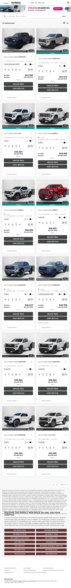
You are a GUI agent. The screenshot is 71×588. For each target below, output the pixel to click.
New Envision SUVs (51, 553)
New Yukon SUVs (20, 546)
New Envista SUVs (19, 550)
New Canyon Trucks (20, 530)
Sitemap (20, 581)
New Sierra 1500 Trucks (51, 530)
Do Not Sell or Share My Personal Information (35, 572)
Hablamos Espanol (9, 572)
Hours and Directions (48, 568)
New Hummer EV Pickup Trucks (19, 538)
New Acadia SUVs (51, 542)
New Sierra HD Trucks (19, 534)
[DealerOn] (8, 579)
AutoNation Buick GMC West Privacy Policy (53, 570)
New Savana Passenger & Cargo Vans (51, 546)
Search (64, 16)
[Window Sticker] (32, 70)
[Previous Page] (53, 484)
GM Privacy (24, 581)
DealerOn (15, 581)
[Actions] (31, 56)
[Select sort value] (67, 23)
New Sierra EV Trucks (51, 534)
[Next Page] (57, 484)
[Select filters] (64, 23)
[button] (33, 40)
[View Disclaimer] (19, 69)
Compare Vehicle (12, 97)
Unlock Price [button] (18, 84)
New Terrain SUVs (19, 542)
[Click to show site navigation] (68, 2)
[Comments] (29, 70)
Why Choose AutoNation (30, 570)
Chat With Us (18, 88)
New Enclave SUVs (19, 553)
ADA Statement (27, 568)
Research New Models (10, 568)
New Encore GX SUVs (51, 550)
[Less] (18, 79)
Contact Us (7, 570)
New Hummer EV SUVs (51, 538)
